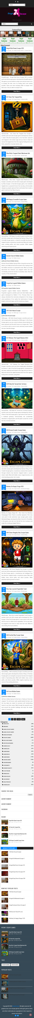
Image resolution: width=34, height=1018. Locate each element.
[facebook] (15, 1)
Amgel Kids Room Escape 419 (17, 865)
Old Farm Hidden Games (13, 691)
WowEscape (24, 155)
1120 (18, 719)
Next (23, 719)
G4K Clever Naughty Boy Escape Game (17, 532)
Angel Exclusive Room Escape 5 (17, 905)
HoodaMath (6, 765)
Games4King (24, 201)
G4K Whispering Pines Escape (17, 994)
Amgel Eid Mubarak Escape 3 (16, 858)
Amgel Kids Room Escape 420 (15, 48)
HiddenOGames (7, 762)
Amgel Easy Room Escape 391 (17, 871)
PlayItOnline (7, 770)
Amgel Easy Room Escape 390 (17, 878)
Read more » (17, 91)
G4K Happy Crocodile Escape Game (16, 199)
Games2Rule (24, 386)
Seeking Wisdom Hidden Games (17, 981)
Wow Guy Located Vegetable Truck (16, 589)
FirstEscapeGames (8, 743)
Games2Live (6, 748)
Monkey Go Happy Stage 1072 (17, 918)
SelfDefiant (7, 779)
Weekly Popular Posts (9, 849)
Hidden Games (16, 258)
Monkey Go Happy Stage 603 (15, 486)
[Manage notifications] (30, 1014)
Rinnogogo (6, 773)
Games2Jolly (24, 99)
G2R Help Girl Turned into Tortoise (16, 384)
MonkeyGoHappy (25, 488)
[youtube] (18, 1)
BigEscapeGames (8, 734)
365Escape (16, 312)
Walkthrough (7, 782)
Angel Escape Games (9, 732)
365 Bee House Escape (15, 852)
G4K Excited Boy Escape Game (15, 635)
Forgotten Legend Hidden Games (16, 283)
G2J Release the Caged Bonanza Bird (17, 338)
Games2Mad (6, 751)
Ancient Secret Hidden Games (15, 255)
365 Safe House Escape (13, 310)
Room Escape (7, 776)
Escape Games (28, 50)
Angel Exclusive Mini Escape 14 (17, 988)
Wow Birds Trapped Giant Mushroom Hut (18, 153)
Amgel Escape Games (18, 50)
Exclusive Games (8, 740)
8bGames (6, 726)
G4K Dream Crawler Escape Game (16, 430)
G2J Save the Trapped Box (14, 97)
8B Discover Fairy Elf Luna (16, 911)
